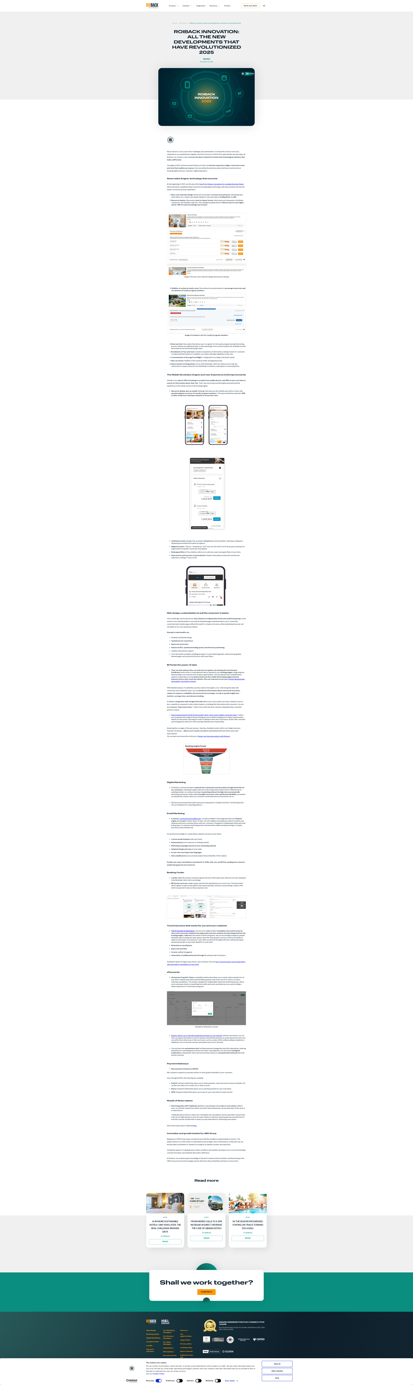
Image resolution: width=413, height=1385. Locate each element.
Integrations (200, 6)
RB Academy (183, 23)
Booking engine (152, 1334)
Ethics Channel (186, 1351)
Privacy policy (186, 1344)
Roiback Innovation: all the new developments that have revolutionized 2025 (215, 23)
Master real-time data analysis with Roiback (214, 736)
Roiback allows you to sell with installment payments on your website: (196, 1035)
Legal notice (185, 1340)
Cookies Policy (158, 1374)
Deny (277, 1378)
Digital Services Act (186, 1356)
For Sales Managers (167, 1343)
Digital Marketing (153, 1338)
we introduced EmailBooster (190, 819)
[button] (173, 6)
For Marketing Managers (169, 1331)
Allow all (277, 1364)
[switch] (180, 1380)
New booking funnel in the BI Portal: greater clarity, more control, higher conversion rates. (204, 715)
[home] (152, 5)
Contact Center (152, 1341)
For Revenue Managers (168, 1337)
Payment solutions (150, 1350)
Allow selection (277, 1371)
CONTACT (206, 1292)
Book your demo (250, 6)
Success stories (169, 1355)
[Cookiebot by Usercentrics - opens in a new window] (131, 1380)
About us (184, 1330)
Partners (227, 6)
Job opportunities (185, 1335)
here (195, 1126)
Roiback (174, 23)
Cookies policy (186, 1347)
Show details (230, 1381)
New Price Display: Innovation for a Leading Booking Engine (221, 184)
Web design (151, 1330)
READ (165, 1242)
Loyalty (149, 1345)
